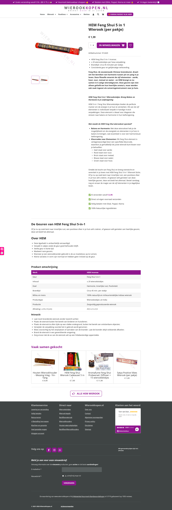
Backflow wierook (65, 417)
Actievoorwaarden (67, 506)
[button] (35, 80)
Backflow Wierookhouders (69, 429)
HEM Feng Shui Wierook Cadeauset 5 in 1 (72, 375)
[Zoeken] (98, 14)
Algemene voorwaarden (94, 417)
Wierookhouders (65, 421)
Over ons (88, 409)
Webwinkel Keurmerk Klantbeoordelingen (89, 496)
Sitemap (88, 429)
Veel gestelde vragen (39, 429)
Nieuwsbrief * (36, 476)
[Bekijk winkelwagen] (103, 14)
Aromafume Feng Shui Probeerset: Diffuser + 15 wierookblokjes (99, 375)
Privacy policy (90, 421)
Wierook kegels (65, 413)
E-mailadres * (36, 469)
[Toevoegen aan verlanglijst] (130, 45)
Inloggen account (37, 433)
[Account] (93, 14)
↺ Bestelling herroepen (40, 421)
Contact (88, 413)
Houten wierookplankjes (68, 425)
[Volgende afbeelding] (81, 49)
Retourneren (36, 417)
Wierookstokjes (65, 409)
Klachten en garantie (39, 425)
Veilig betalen (36, 413)
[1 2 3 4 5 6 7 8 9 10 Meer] (92, 45)
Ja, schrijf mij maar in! (73, 476)
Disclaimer (89, 425)
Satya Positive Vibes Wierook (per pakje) (127, 373)
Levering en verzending (40, 409)
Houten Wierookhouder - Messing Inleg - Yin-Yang (45, 375)
